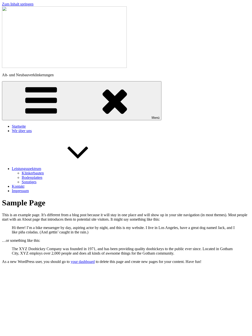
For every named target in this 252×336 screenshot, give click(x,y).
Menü (155, 118)
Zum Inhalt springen (17, 4)
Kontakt (18, 186)
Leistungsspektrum (26, 169)
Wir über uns (22, 131)
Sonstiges (29, 182)
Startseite (19, 126)
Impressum (20, 191)
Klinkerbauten (33, 173)
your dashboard (83, 262)
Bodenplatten (32, 177)
